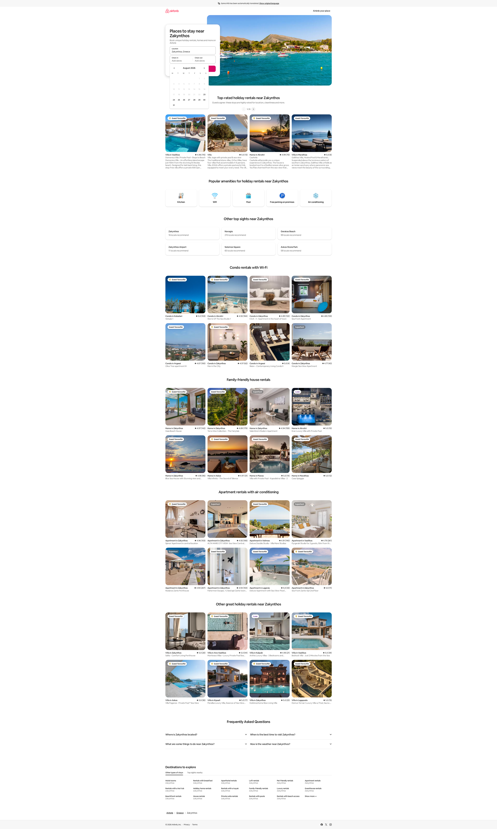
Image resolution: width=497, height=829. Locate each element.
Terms (195, 824)
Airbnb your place (321, 10)
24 (174, 100)
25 (179, 100)
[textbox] (181, 60)
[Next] (253, 109)
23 (204, 94)
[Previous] (244, 109)
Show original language (269, 3)
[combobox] (193, 51)
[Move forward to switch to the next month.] (204, 68)
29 (199, 100)
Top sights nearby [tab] (195, 772)
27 (189, 100)
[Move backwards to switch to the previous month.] (174, 68)
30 (204, 100)
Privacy (187, 824)
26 (184, 100)
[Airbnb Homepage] (172, 11)
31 (174, 105)
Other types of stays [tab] (174, 772)
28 (194, 100)
